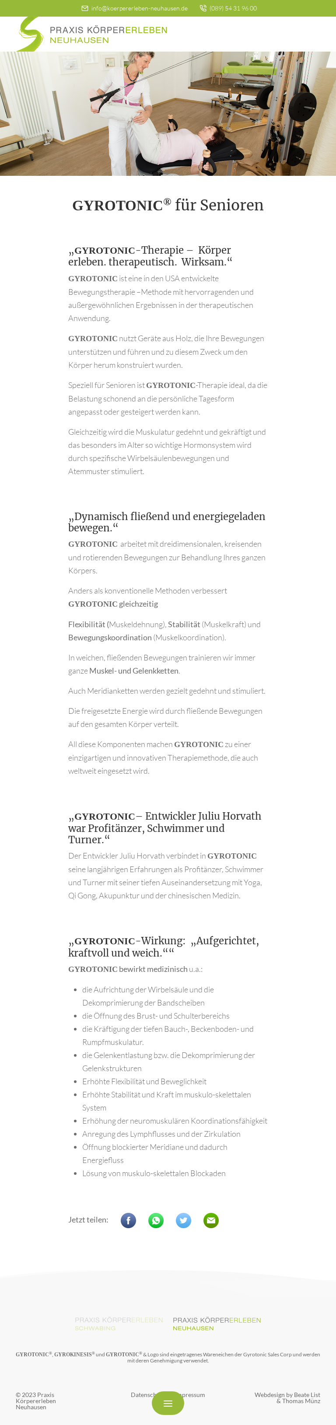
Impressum (190, 1394)
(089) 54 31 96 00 (232, 8)
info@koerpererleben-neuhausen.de (139, 8)
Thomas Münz (301, 1400)
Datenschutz (148, 1394)
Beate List (307, 1394)
